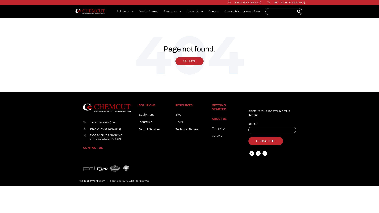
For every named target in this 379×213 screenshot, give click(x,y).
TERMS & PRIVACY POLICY (92, 181)
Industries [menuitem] (145, 122)
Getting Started (148, 11)
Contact (214, 11)
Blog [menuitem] (178, 114)
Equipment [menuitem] (146, 114)
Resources (170, 11)
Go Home (189, 61)
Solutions (123, 11)
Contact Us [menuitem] (93, 148)
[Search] (299, 12)
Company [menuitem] (218, 128)
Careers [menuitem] (217, 135)
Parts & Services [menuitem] (149, 129)
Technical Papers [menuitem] (186, 129)
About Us (193, 11)
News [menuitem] (179, 122)
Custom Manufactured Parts (242, 11)
